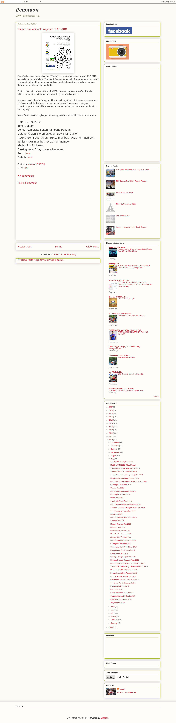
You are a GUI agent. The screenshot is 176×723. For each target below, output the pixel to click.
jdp (26, 167)
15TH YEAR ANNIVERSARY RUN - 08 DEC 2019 (126, 391)
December (115, 442)
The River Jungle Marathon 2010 (122, 511)
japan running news (117, 247)
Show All (156, 396)
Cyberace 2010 (116, 514)
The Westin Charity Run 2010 (121, 462)
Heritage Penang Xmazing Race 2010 (124, 560)
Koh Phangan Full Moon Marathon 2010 (125, 504)
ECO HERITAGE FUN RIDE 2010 (123, 576)
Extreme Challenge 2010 (119, 586)
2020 (111, 407)
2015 (111, 423)
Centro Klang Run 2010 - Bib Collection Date (127, 563)
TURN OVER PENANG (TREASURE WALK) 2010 (129, 567)
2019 (111, 410)
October (114, 449)
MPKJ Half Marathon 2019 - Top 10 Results (132, 170)
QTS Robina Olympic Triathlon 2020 (130, 374)
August (114, 456)
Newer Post (24, 246)
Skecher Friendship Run (126, 357)
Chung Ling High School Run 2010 (123, 547)
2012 (111, 433)
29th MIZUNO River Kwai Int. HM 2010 (125, 468)
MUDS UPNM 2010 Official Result (123, 465)
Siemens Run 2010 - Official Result (123, 472)
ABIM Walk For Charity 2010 (121, 599)
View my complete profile (126, 692)
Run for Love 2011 (123, 216)
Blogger (104, 718)
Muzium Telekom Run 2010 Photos (123, 517)
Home (58, 246)
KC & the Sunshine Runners (120, 313)
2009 (111, 627)
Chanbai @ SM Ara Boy (118, 297)
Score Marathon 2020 (124, 192)
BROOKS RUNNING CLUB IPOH (121, 389)
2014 (111, 427)
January (114, 623)
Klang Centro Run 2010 (119, 553)
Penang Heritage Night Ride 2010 (123, 557)
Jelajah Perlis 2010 (117, 603)
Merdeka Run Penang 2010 (120, 534)
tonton (122, 689)
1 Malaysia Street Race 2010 (121, 501)
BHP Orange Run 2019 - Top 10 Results (131, 181)
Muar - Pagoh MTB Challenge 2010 (123, 570)
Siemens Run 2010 (117, 521)
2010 (111, 440)
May (113, 610)
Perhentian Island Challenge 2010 (123, 491)
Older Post (92, 246)
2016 (111, 420)
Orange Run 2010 (117, 488)
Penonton (27, 9)
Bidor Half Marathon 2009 (126, 204)
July (112, 459)
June (113, 607)
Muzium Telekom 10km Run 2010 (123, 540)
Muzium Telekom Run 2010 (120, 524)
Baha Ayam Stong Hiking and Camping (131, 315)
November (115, 446)
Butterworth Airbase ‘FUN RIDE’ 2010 (124, 580)
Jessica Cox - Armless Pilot (120, 537)
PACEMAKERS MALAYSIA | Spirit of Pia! (125, 330)
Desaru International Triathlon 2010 (123, 573)
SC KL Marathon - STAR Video (121, 593)
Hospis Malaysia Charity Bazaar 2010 (124, 478)
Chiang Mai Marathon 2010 (120, 544)
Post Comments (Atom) (65, 254)
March (113, 616)
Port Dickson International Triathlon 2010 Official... (129, 481)
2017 (111, 417)
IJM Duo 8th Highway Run (127, 299)
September (115, 452)
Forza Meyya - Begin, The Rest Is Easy (124, 347)
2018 (111, 413)
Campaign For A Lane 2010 (120, 485)
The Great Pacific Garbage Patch (123, 583)
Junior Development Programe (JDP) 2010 (126, 475)
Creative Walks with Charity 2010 (122, 596)
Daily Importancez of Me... (119, 355)
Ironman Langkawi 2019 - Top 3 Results (131, 227)
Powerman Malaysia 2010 (120, 530)
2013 (111, 430)
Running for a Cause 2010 (120, 494)
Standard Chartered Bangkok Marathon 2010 (127, 508)
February (114, 620)
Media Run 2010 (116, 498)
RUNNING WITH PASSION (119, 280)
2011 (111, 436)
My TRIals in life (115, 372)
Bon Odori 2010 (116, 589)
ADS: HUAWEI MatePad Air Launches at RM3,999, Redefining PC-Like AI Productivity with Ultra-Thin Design (135, 284)
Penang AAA (114, 264)
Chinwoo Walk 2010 (117, 527)
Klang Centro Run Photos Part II (122, 550)
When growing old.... (116, 349)
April (113, 613)
